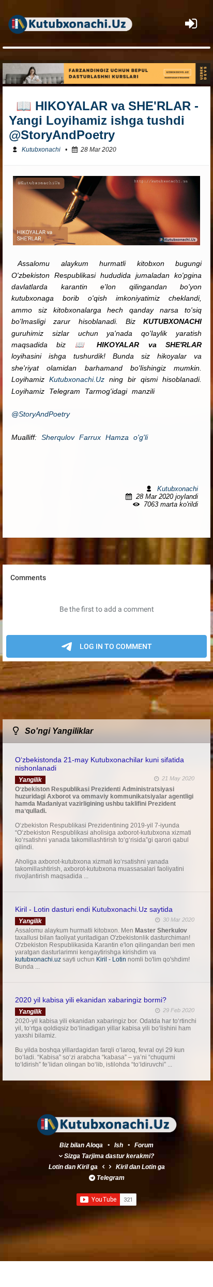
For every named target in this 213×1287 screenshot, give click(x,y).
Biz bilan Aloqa (81, 1145)
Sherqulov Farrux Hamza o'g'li (94, 437)
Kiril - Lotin (112, 959)
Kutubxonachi (41, 149)
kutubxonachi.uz (39, 959)
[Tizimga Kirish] (191, 24)
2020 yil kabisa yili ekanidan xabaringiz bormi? (90, 1000)
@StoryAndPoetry (40, 414)
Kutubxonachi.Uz (76, 379)
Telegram (111, 1177)
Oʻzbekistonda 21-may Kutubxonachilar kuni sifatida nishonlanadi (99, 764)
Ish (119, 1145)
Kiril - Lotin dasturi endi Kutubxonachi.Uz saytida (94, 909)
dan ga (73, 1167)
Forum (144, 1145)
